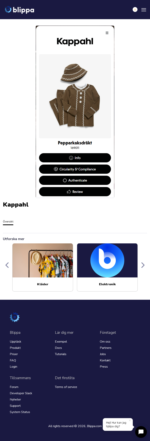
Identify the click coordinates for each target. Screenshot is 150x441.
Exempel (61, 341)
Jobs (103, 354)
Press (104, 366)
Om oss (105, 341)
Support (15, 406)
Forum (14, 387)
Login (13, 366)
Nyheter (15, 399)
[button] (135, 9)
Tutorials (60, 354)
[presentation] (7, 265)
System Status (20, 412)
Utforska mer (13, 239)
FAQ (13, 360)
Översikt (8, 221)
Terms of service (66, 387)
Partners (106, 348)
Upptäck (15, 341)
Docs (58, 348)
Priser (14, 354)
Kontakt (105, 360)
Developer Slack (21, 393)
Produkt (15, 348)
